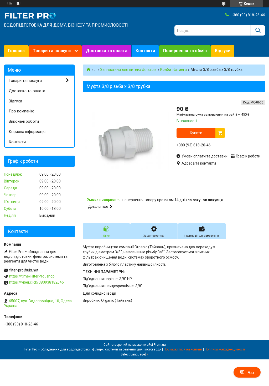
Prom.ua (160, 345)
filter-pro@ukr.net (23, 270)
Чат (251, 372)
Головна (16, 50)
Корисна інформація (27, 131)
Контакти (145, 50)
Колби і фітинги (173, 69)
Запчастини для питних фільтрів (128, 69)
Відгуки (222, 50)
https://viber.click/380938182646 (36, 282)
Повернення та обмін (185, 50)
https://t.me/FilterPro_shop (32, 276)
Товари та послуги (52, 50)
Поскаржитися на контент (183, 349)
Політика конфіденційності (225, 349)
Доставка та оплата (106, 50)
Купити (196, 133)
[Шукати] (258, 30)
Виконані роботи (24, 121)
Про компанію (21, 111)
